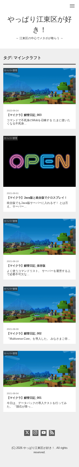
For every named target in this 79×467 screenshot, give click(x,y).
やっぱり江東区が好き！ (39, 448)
